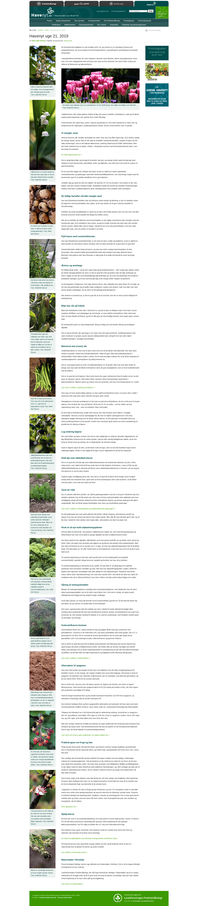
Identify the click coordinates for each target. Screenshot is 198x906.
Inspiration (114, 25)
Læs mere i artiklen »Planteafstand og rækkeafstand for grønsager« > (88, 509)
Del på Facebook (155, 30)
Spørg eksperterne (63, 21)
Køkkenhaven (69, 25)
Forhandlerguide (144, 21)
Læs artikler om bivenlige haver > (74, 852)
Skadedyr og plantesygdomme (134, 25)
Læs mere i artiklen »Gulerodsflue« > (75, 658)
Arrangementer (94, 21)
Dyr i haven (101, 25)
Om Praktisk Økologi (112, 21)
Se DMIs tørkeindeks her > (71, 155)
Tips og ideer (79, 21)
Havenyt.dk (68, 41)
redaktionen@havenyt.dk (47, 897)
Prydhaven (56, 25)
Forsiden (40, 30)
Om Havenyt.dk (103, 11)
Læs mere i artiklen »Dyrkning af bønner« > (78, 388)
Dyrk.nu (116, 3)
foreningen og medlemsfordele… (144, 901)
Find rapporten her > (69, 807)
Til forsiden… (42, 14)
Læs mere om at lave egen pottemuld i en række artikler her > (85, 735)
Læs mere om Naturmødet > (72, 884)
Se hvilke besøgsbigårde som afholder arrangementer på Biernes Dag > (89, 838)
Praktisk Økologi (46, 3)
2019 (47, 30)
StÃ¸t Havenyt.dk (162, 12)
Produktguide (129, 21)
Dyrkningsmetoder (86, 25)
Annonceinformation (65, 897)
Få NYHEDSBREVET (118, 11)
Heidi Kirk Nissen (39, 41)
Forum (49, 21)
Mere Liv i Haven (81, 3)
